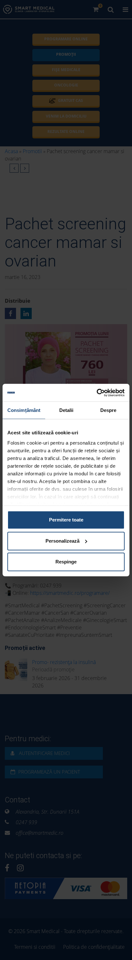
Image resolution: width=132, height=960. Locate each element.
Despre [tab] (108, 410)
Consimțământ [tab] (23, 410)
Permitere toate (66, 519)
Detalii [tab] (66, 410)
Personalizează (62, 541)
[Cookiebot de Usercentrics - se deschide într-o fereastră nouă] (97, 393)
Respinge (66, 561)
